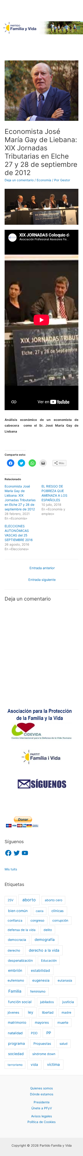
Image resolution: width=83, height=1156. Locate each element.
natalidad (15, 1033)
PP (48, 1033)
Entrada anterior (42, 568)
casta (39, 911)
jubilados (47, 1002)
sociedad (16, 1054)
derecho (14, 950)
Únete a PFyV (41, 1108)
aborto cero (53, 900)
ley (30, 1012)
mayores (42, 1023)
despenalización (20, 960)
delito (48, 930)
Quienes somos (41, 1088)
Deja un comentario (19, 180)
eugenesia (40, 980)
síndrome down (43, 1054)
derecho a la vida (44, 950)
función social (20, 1002)
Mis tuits (11, 869)
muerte (62, 1022)
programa (16, 1043)
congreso (37, 920)
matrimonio (17, 1023)
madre (66, 1012)
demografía (45, 939)
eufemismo (16, 980)
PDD (34, 1033)
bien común (18, 911)
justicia (68, 1002)
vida (34, 1064)
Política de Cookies (41, 1122)
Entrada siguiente (42, 580)
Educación (49, 960)
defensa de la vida (22, 930)
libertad (47, 1012)
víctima (53, 1064)
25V (10, 900)
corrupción (60, 920)
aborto (29, 899)
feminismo (37, 991)
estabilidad (40, 970)
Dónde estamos (41, 1094)
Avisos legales (41, 1116)
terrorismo (15, 1065)
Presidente (42, 1102)
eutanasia (65, 980)
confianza (15, 920)
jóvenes (13, 1012)
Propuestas (42, 1043)
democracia (17, 940)
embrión (15, 970)
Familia (14, 991)
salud (63, 1043)
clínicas (57, 911)
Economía (44, 180)
